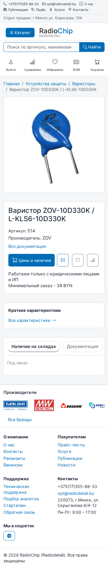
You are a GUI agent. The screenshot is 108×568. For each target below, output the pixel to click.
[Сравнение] (32, 62)
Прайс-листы (71, 444)
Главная (11, 83)
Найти (94, 46)
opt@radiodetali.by (61, 4)
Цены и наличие (34, 260)
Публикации (18, 10)
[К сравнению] (92, 260)
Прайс (41, 10)
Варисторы (83, 83)
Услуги (59, 10)
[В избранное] (78, 260)
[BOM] (76, 62)
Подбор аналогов (21, 498)
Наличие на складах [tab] (34, 346)
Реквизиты (14, 458)
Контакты (80, 10)
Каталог (22, 32)
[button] (11, 62)
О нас (88, 4)
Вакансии (13, 464)
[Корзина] (97, 62)
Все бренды (20, 419)
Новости (66, 464)
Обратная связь (19, 512)
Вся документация (27, 246)
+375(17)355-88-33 (23, 4)
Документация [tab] (82, 346)
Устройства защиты (46, 83)
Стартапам (14, 505)
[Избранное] (55, 62)
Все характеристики (30, 320)
